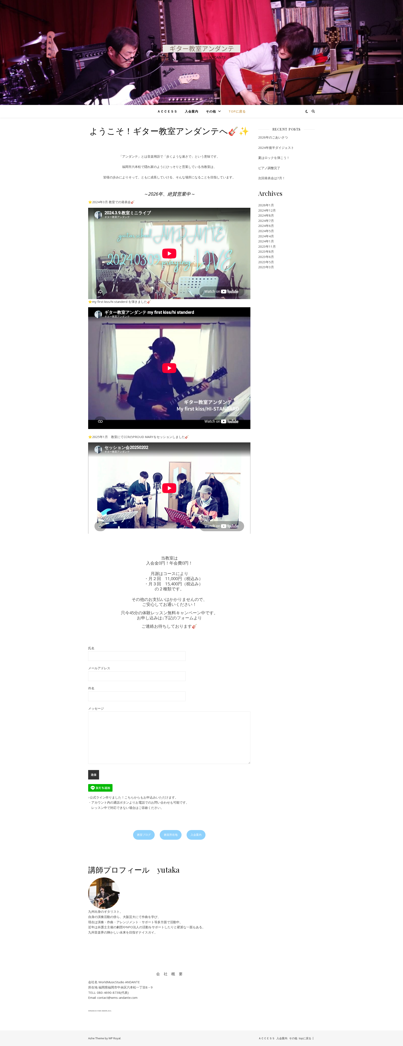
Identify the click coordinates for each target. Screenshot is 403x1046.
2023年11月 (267, 246)
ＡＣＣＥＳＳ (167, 111)
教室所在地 (171, 835)
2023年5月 (266, 262)
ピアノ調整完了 (269, 168)
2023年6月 (266, 257)
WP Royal (114, 1038)
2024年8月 (266, 215)
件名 (91, 688)
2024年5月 (266, 231)
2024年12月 (267, 210)
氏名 (91, 648)
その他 (211, 111)
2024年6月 (266, 226)
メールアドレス (99, 668)
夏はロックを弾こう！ (274, 158)
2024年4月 (266, 236)
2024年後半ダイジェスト (276, 147)
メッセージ (96, 708)
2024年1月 (266, 241)
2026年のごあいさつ (273, 137)
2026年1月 (266, 205)
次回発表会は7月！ (271, 178)
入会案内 (191, 111)
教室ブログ (144, 835)
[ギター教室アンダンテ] (201, 48)
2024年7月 (266, 220)
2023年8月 (266, 251)
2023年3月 (266, 267)
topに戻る (237, 111)
